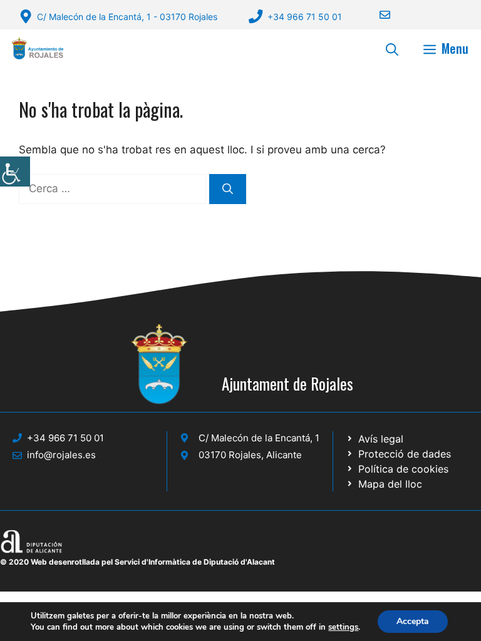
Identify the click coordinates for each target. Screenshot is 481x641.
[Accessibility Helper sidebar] (15, 171)
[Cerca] (227, 189)
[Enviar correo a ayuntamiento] (377, 14)
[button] (392, 48)
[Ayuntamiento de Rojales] (37, 48)
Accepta (412, 621)
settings (343, 627)
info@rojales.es (61, 455)
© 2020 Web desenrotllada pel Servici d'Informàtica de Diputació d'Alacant (137, 562)
